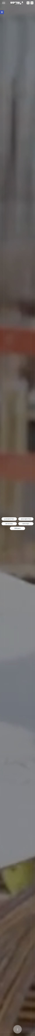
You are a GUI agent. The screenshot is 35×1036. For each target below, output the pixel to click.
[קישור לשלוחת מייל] (32, 3)
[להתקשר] (28, 3)
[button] (2, 12)
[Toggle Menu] (3, 3)
